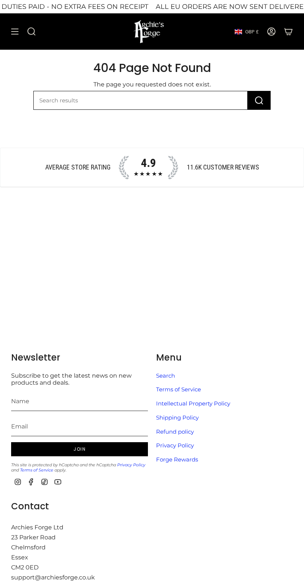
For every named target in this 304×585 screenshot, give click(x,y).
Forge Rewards (177, 459)
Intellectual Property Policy (193, 403)
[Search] (259, 100)
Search (165, 375)
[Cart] (288, 31)
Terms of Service (36, 470)
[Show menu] (14, 31)
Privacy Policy (131, 464)
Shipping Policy (177, 417)
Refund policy (175, 431)
